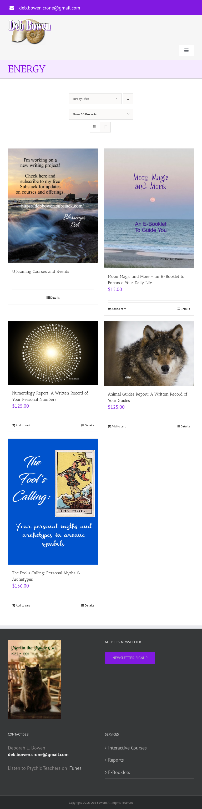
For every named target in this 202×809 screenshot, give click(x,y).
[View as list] (105, 127)
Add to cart (119, 309)
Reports (116, 760)
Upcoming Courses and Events (40, 271)
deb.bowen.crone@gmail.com (49, 8)
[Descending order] (128, 98)
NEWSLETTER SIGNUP (130, 657)
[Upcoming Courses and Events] (53, 206)
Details (55, 297)
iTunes (75, 768)
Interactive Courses (127, 748)
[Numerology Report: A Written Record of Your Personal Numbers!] (53, 353)
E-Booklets (119, 772)
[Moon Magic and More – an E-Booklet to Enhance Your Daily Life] (149, 208)
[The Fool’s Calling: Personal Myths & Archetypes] (53, 502)
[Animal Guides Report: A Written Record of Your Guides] (149, 353)
